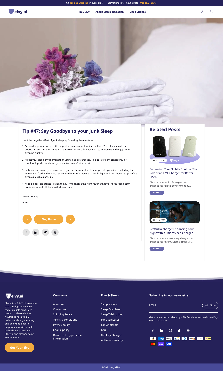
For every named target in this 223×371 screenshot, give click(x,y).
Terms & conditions (65, 319)
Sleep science (138, 11)
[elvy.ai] (18, 11)
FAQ (103, 330)
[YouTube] (188, 330)
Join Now (210, 305)
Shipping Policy (62, 314)
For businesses (110, 319)
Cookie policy (61, 330)
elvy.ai (114, 367)
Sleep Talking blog (112, 314)
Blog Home (48, 219)
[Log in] (202, 11)
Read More (157, 193)
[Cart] (211, 11)
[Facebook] (26, 232)
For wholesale (109, 325)
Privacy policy (61, 325)
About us (58, 304)
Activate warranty (112, 340)
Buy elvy (84, 11)
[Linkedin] (35, 232)
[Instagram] (170, 330)
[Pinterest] (55, 232)
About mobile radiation (110, 11)
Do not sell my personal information (67, 336)
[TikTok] (179, 330)
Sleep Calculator (111, 309)
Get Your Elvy (19, 347)
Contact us (59, 309)
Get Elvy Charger (111, 335)
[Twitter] (45, 232)
